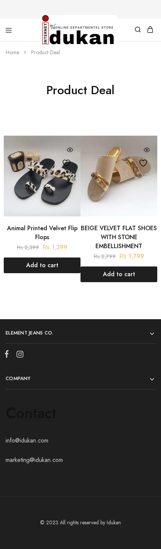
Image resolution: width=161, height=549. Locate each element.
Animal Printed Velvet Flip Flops (42, 232)
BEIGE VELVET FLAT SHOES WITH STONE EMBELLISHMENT (119, 236)
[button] (42, 265)
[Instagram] (18, 355)
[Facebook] (8, 355)
